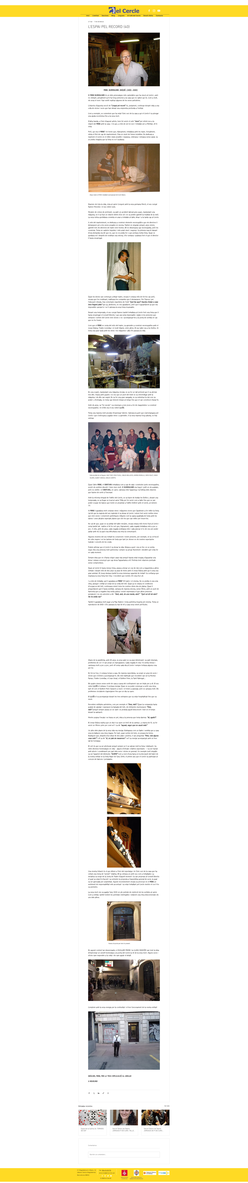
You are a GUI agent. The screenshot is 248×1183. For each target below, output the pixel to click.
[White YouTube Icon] (159, 10)
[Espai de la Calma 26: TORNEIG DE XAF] (93, 1117)
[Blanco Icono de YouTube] (111, 1176)
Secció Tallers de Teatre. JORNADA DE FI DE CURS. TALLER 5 (153, 1130)
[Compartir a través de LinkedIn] (98, 1093)
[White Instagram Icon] (154, 10)
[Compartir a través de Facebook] (89, 1093)
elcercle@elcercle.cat (107, 1173)
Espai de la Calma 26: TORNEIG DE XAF (92, 1130)
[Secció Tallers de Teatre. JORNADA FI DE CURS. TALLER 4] (124, 1117)
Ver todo (167, 1106)
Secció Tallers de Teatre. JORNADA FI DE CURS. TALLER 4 (123, 1130)
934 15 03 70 (106, 1170)
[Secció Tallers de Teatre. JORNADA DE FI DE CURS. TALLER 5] (155, 1117)
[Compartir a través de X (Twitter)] (94, 1093)
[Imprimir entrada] (108, 1093)
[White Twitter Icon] (108, 1176)
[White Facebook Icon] (149, 10)
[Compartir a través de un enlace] (103, 1093)
